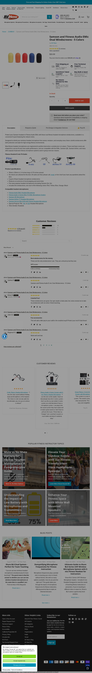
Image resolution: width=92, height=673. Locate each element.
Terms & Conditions (16, 670)
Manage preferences (19, 665)
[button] (4, 336)
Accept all (19, 656)
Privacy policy (6, 670)
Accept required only (19, 660)
